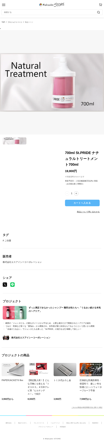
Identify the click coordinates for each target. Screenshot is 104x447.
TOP (3, 22)
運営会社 (9, 423)
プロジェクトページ (15, 22)
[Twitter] (5, 284)
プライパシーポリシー (45, 427)
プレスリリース (39, 423)
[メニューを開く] (3, 5)
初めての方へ (22, 423)
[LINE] (12, 284)
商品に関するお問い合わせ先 (76, 423)
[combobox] (50, 12)
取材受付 (95, 423)
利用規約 (63, 427)
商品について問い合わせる (88, 212)
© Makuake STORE (52, 439)
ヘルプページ (55, 423)
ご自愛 (8, 240)
